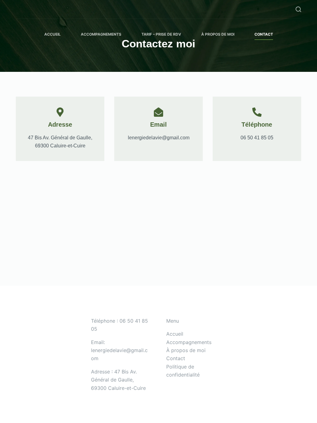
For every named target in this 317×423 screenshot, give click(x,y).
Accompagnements (101, 34)
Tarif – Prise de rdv (161, 34)
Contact (263, 34)
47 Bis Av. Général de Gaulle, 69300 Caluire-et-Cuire (118, 379)
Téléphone (256, 124)
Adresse (60, 124)
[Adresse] (60, 112)
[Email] (158, 112)
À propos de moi (217, 34)
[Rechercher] (298, 9)
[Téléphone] (257, 112)
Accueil (52, 34)
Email (158, 124)
